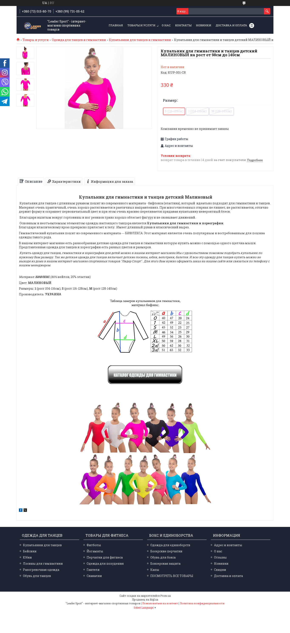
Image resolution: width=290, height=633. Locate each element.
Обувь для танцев (37, 576)
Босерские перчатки (166, 551)
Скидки (220, 570)
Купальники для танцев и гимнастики (140, 40)
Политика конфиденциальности (202, 603)
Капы (154, 570)
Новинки (203, 25)
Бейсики (30, 551)
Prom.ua (165, 595)
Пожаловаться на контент (160, 603)
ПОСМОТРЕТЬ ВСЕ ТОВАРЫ (171, 576)
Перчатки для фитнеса (105, 557)
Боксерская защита (165, 563)
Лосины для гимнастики (43, 563)
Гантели (93, 570)
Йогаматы (95, 551)
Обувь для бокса (163, 557)
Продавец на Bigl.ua (145, 599)
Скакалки (94, 576)
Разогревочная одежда (41, 570)
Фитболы (94, 545)
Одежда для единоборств (170, 545)
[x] (25, 511)
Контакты (183, 25)
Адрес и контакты (228, 545)
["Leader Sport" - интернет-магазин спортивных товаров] (32, 25)
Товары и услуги (141, 25)
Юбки (27, 557)
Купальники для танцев (42, 545)
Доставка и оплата (231, 25)
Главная (116, 25)
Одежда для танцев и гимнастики (79, 40)
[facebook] (21, 511)
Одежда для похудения (105, 563)
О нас (166, 25)
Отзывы (220, 557)
